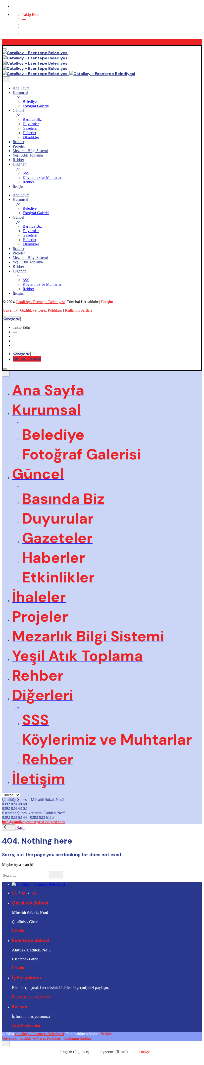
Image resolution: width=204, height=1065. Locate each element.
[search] (56, 874)
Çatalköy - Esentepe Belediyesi (40, 302)
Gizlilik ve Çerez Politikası (41, 310)
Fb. (15, 893)
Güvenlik (10, 310)
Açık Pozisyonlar (26, 1025)
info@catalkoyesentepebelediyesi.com (33, 822)
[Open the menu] (5, 49)
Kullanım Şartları (78, 310)
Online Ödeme (27, 359)
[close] (6, 79)
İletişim (18, 930)
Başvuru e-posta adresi (31, 996)
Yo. (34, 893)
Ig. (24, 893)
